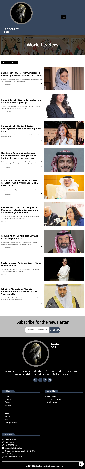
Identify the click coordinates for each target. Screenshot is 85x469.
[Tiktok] (45, 380)
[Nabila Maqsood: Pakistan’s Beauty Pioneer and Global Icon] (64, 269)
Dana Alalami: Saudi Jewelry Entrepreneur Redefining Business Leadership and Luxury (21, 74)
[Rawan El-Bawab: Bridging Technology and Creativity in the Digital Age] (64, 106)
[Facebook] (35, 380)
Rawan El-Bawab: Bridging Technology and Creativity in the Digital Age (21, 101)
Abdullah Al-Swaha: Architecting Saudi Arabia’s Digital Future (19, 237)
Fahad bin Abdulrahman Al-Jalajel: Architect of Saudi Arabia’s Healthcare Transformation (19, 291)
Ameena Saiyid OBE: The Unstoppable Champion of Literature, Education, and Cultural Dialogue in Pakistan (19, 210)
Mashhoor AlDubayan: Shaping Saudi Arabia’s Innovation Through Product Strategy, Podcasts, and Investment (18, 156)
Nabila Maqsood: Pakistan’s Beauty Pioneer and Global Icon (21, 264)
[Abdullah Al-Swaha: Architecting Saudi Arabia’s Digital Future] (64, 241)
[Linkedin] (50, 380)
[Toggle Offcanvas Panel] (63, 17)
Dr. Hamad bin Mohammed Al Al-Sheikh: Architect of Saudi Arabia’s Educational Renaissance (19, 183)
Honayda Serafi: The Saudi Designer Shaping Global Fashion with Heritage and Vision (21, 128)
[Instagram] (40, 380)
